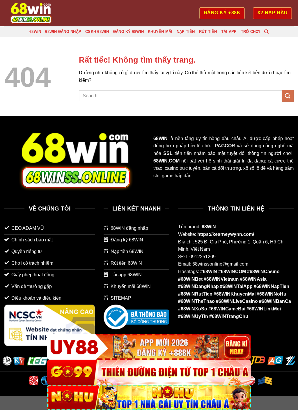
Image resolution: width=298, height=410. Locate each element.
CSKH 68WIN (97, 31)
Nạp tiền (186, 31)
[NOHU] (149, 397)
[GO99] (149, 372)
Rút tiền (208, 31)
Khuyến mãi (160, 31)
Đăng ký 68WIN (128, 31)
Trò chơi (250, 31)
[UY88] (149, 347)
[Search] (266, 31)
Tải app (229, 31)
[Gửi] (288, 95)
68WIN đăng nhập (63, 31)
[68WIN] (33, 13)
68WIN (35, 31)
